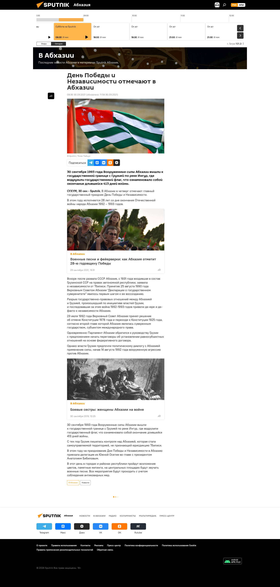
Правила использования (64, 545)
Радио (113, 515)
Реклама (98, 545)
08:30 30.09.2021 (76, 94)
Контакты (85, 545)
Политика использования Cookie (179, 545)
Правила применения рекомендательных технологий (64, 549)
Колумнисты (128, 515)
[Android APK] (233, 561)
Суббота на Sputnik (66, 26)
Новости (85, 482)
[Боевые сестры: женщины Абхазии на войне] (115, 379)
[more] (159, 270)
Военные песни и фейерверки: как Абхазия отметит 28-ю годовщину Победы (113, 261)
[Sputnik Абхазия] (54, 8)
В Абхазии (77, 254)
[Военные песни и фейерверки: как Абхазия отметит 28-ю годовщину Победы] (115, 229)
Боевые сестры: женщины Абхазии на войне (107, 409)
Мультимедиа (147, 515)
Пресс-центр (166, 515)
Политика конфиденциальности (141, 545)
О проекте (41, 545)
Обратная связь (105, 549)
